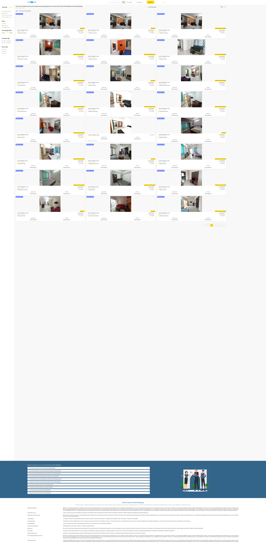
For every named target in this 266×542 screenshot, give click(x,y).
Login (164, 2)
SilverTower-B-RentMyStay (25, 10)
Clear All (11, 7)
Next (224, 225)
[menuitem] (207, 225)
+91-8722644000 (152, 7)
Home (17, 10)
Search (150, 2)
